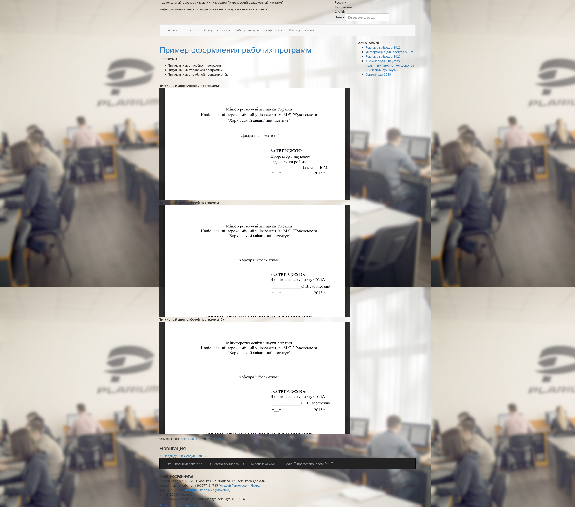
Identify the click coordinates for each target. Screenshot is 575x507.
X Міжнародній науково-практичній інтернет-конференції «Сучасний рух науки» (390, 65)
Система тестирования (226, 463)
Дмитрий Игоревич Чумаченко (207, 489)
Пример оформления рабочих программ (235, 49)
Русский (340, 2)
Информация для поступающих (389, 51)
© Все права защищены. (177, 505)
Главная (172, 30)
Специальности (216, 30)
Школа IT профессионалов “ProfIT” (308, 463)
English (340, 11)
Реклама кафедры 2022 (383, 47)
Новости (191, 30)
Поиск (339, 17)
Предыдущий (171, 455)
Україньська (343, 6)
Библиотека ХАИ (263, 463)
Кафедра (272, 30)
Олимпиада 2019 (378, 74)
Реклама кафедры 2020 (383, 56)
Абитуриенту (247, 30)
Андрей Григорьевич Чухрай (240, 485)
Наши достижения (302, 30)
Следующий (195, 455)
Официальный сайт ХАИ (184, 463)
